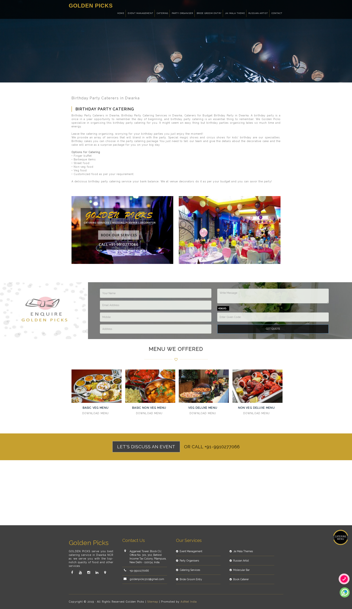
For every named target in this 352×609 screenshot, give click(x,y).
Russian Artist (258, 13)
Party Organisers (189, 560)
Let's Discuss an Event (146, 446)
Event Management (140, 13)
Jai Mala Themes (243, 551)
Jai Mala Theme (235, 13)
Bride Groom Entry (209, 13)
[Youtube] (80, 572)
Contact (277, 13)
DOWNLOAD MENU (95, 413)
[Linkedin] (97, 572)
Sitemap (152, 601)
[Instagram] (88, 572)
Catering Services (190, 569)
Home (120, 13)
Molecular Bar (241, 569)
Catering (162, 13)
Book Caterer (241, 579)
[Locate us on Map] (105, 572)
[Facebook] (72, 572)
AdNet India (189, 601)
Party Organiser (182, 13)
